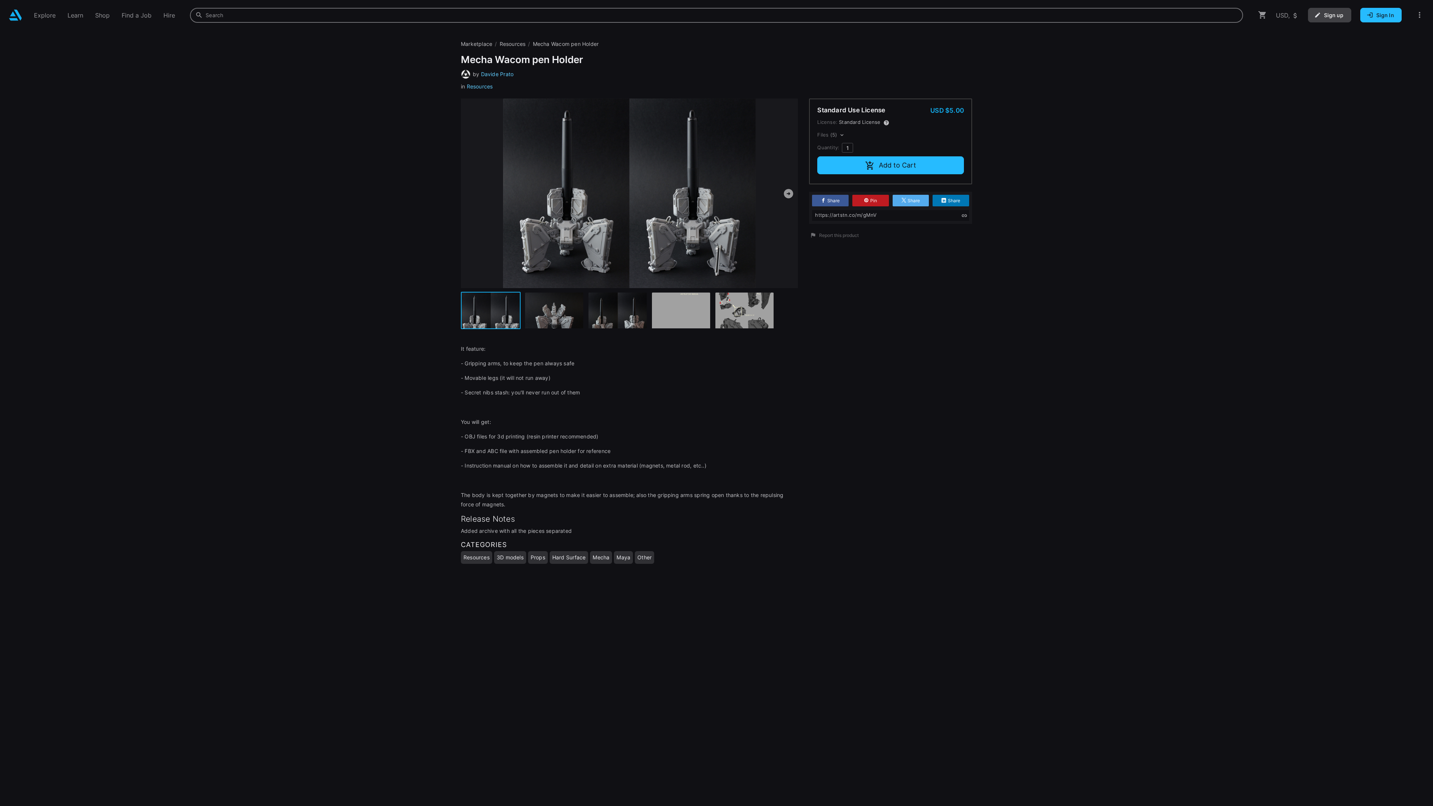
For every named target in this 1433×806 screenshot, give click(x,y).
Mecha (601, 557)
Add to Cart (897, 165)
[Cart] (1262, 15)
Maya (623, 557)
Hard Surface (569, 557)
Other (644, 557)
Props (538, 557)
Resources (480, 86)
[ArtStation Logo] (15, 15)
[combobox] (716, 15)
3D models (510, 557)
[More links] (1419, 15)
